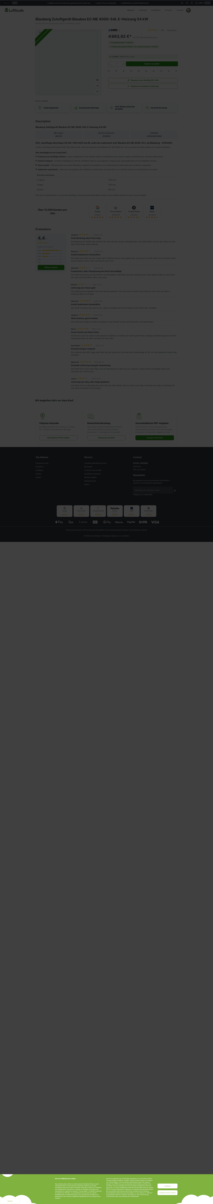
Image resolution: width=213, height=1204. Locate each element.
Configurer (167, 1186)
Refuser (10, 1201)
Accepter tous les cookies (167, 1193)
